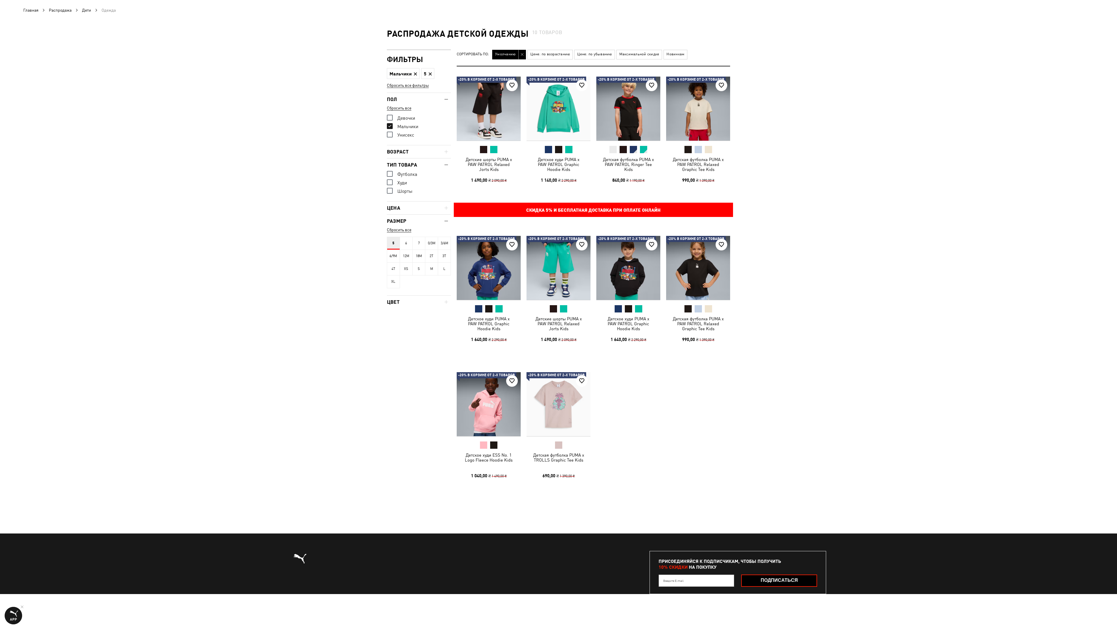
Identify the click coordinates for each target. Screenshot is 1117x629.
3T (444, 256)
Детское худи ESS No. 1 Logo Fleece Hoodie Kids (489, 457)
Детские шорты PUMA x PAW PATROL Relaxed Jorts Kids (489, 164)
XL (393, 282)
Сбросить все (399, 108)
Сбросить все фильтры (408, 85)
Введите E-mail (673, 580)
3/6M (444, 243)
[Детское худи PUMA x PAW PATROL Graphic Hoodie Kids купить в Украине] (558, 109)
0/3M (431, 243)
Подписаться (779, 580)
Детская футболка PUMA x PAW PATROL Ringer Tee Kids (628, 164)
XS (406, 269)
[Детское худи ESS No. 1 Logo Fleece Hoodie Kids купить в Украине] (489, 404)
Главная (30, 10)
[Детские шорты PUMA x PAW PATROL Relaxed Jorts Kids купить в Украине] (489, 109)
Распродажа (60, 10)
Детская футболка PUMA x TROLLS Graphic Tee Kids (558, 457)
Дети (86, 10)
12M (406, 256)
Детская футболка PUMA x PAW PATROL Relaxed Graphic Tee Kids (698, 164)
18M (419, 256)
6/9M (393, 256)
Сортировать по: (473, 54)
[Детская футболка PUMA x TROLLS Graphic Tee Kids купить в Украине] (558, 404)
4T (393, 269)
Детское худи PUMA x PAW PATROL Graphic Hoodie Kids (558, 164)
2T (431, 256)
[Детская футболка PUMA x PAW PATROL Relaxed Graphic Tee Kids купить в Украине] (698, 109)
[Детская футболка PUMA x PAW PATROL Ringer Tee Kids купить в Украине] (628, 109)
